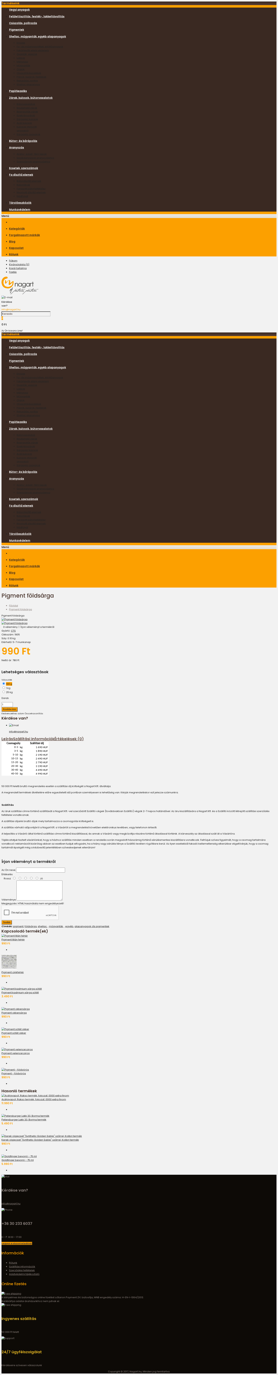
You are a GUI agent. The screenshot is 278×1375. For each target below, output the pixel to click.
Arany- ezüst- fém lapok (32, 154)
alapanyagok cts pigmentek (92, 926)
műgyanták (56, 926)
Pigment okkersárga (14, 1013)
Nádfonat (22, 196)
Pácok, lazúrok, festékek (31, 77)
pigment (18, 926)
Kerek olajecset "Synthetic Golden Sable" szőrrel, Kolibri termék (40, 1140)
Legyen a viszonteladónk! (17, 1243)
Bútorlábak (23, 185)
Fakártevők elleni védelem (33, 50)
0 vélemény (10, 627)
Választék (7, 679)
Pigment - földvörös (14, 1073)
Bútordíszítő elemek (29, 181)
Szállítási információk (33, 738)
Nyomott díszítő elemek (31, 192)
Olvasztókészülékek (29, 73)
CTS (13, 631)
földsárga (31, 926)
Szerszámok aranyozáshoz (33, 161)
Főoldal (13, 605)
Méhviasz (22, 62)
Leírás (7, 738)
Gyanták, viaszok (27, 54)
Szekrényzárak (26, 115)
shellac (42, 926)
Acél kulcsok (24, 123)
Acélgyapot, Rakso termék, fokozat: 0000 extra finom (34, 1099)
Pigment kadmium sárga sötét (20, 992)
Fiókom (13, 260)
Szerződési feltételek (22, 1270)
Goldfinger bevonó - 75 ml (18, 1160)
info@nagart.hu (11, 309)
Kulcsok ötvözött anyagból (27, 128)
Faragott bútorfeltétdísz (31, 188)
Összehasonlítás (34, 713)
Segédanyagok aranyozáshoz (35, 158)
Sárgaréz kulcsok (27, 119)
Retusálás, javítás (27, 80)
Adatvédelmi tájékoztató (24, 1274)
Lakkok (21, 58)
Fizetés (13, 272)
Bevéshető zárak (27, 108)
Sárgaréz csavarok (28, 134)
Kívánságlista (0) (19, 264)
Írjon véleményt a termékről (37, 627)
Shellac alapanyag (28, 84)
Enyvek (21, 43)
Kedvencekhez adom (13, 713)
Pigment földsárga (20, 609)
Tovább (6, 922)
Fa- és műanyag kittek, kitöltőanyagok (40, 46)
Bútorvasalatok (26, 104)
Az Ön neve (9, 870)
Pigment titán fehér (13, 939)
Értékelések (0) (69, 738)
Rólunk (13, 1263)
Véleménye (9, 899)
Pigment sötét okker (14, 1033)
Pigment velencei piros (16, 1053)
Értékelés (7, 874)
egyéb (69, 926)
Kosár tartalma (18, 268)
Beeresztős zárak (27, 111)
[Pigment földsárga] (14, 619)
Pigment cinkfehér (13, 972)
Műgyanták (23, 65)
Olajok (21, 69)
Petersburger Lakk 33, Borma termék (24, 1119)
